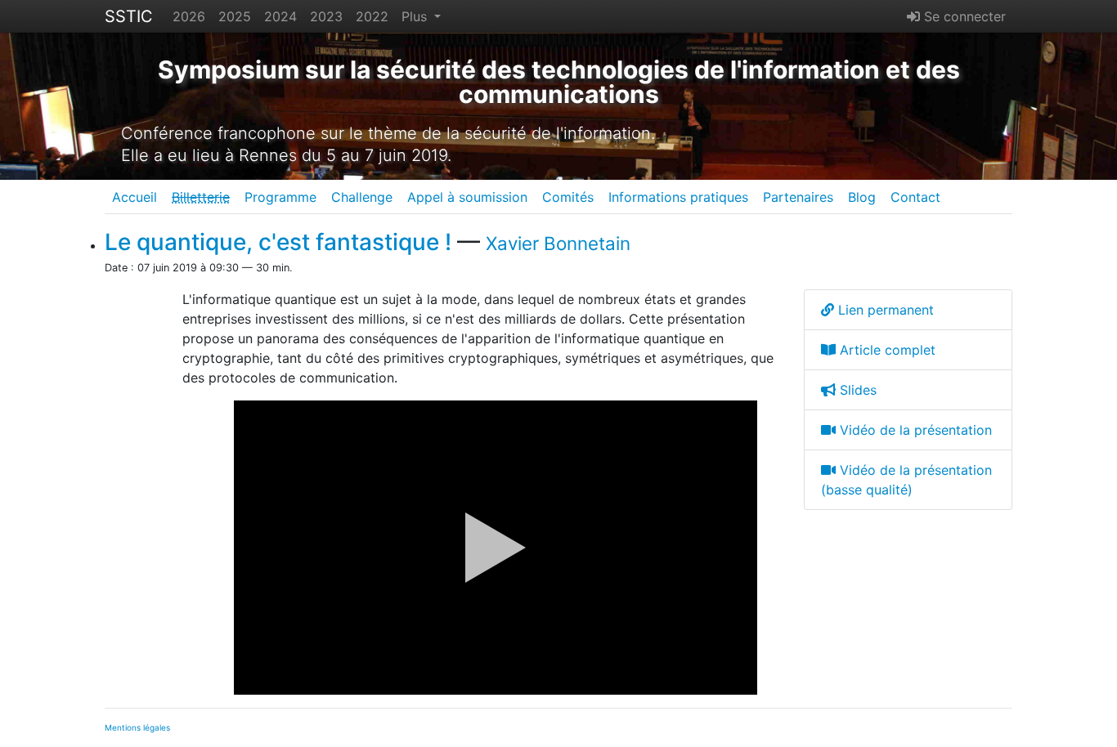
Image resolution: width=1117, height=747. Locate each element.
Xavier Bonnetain (558, 243)
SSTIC (129, 16)
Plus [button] (416, 16)
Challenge (362, 197)
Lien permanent (884, 310)
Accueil (134, 197)
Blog (862, 197)
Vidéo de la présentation (914, 430)
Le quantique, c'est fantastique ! (278, 242)
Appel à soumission (467, 197)
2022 (372, 16)
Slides (856, 390)
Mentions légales (137, 727)
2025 (234, 16)
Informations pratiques (678, 197)
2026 (189, 16)
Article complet (885, 350)
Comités (568, 197)
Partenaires (798, 197)
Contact (915, 197)
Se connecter (963, 16)
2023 (326, 16)
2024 (280, 16)
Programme (280, 197)
